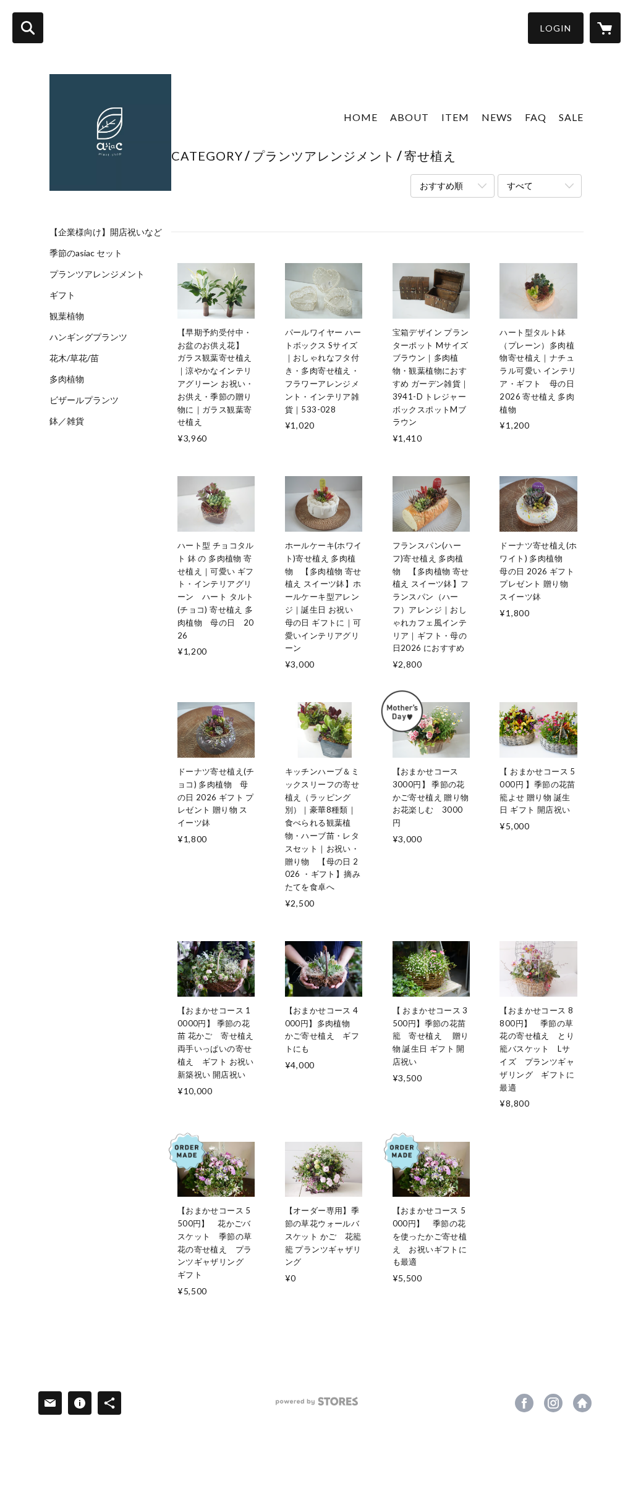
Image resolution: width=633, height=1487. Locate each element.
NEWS (497, 117)
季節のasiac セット (85, 253)
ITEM (455, 117)
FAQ (535, 117)
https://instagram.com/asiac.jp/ (553, 1403)
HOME (361, 117)
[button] (556, 28)
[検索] (27, 27)
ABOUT (409, 117)
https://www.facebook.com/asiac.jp (524, 1403)
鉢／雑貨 (66, 421)
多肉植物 (66, 379)
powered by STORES (316, 1405)
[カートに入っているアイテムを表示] (605, 27)
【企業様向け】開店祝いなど (105, 232)
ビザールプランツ (84, 400)
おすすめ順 (441, 185)
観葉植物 (66, 316)
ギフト (62, 295)
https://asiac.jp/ (582, 1403)
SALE (571, 117)
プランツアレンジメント (97, 274)
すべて (520, 185)
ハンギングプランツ (88, 337)
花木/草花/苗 (74, 358)
